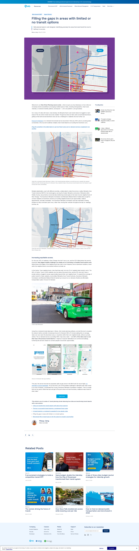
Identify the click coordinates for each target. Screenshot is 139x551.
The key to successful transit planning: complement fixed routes (50, 408)
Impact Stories (48, 14)
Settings (101, 548)
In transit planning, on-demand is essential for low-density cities (50, 411)
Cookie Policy (9, 549)
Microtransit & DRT (37, 14)
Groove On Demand (37, 121)
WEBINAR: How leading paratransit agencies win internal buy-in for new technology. (70, 2)
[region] (69, 548)
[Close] (136, 548)
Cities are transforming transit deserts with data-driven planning (50, 405)
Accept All (111, 548)
